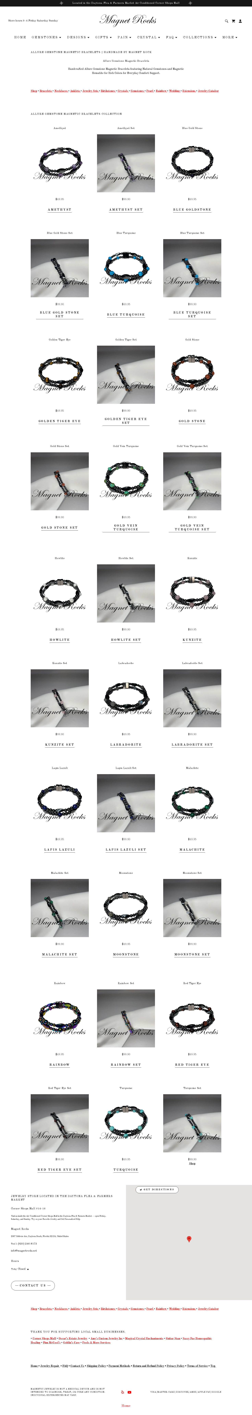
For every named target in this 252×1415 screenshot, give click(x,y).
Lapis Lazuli (59, 849)
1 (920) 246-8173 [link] (26, 1244)
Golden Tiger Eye (60, 421)
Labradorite (126, 744)
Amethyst (60, 209)
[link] (126, 21)
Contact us (33, 1285)
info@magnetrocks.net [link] (24, 1251)
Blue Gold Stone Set (60, 314)
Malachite (192, 849)
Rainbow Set (126, 1064)
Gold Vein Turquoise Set (192, 527)
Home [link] (20, 37)
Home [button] (126, 1406)
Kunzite (192, 640)
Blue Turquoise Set (192, 314)
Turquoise (126, 1169)
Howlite (60, 640)
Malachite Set (59, 954)
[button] (240, 21)
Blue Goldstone (192, 209)
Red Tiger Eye (192, 1064)
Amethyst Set (126, 209)
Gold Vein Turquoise (126, 527)
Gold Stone (192, 421)
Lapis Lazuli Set (126, 849)
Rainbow (59, 1064)
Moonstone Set (192, 954)
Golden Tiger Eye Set (126, 421)
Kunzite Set (59, 744)
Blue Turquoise (126, 314)
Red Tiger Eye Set (60, 1169)
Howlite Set (126, 640)
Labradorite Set (192, 744)
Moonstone (126, 954)
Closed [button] (22, 1269)
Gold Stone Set (59, 527)
